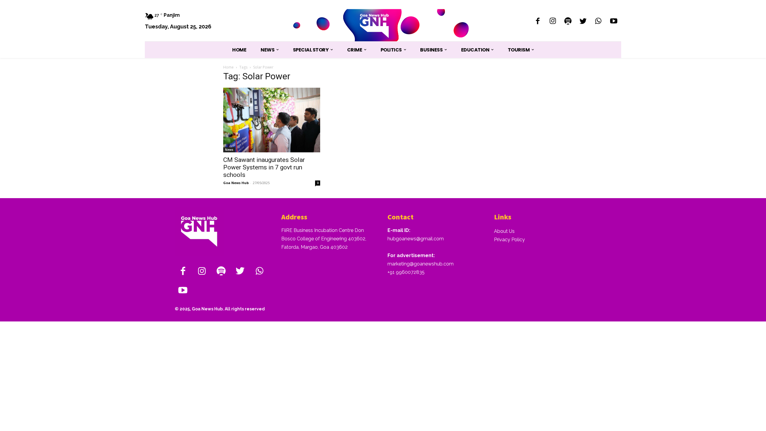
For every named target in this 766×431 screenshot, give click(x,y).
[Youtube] (613, 22)
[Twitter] (583, 22)
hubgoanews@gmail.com (415, 239)
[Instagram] (553, 22)
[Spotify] (568, 22)
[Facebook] (537, 22)
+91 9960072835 (406, 272)
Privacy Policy (509, 239)
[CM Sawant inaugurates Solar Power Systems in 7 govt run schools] (271, 120)
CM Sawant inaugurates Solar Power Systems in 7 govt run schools (264, 167)
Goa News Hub (236, 182)
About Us (504, 231)
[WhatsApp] (598, 22)
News (229, 150)
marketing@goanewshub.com (420, 264)
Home (228, 67)
